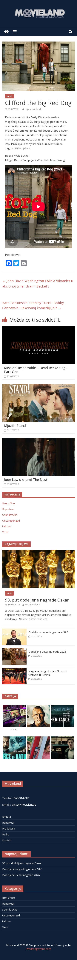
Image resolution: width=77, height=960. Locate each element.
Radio (5, 834)
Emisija (6, 816)
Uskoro (6, 526)
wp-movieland (33, 109)
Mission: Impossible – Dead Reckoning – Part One (36, 370)
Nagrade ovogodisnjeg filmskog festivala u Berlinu (47, 673)
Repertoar (8, 509)
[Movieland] (6, 32)
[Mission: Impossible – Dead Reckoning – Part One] (38, 328)
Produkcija (8, 828)
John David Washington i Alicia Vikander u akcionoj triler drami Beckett (37, 283)
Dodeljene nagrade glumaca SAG (48, 632)
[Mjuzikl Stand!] (38, 386)
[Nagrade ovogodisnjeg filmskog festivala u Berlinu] (14, 669)
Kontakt (7, 840)
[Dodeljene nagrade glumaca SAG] (14, 630)
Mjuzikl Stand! (15, 425)
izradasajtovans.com (38, 949)
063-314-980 (21, 798)
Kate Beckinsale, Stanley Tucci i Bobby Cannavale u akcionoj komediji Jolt (33, 305)
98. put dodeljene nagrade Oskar (37, 600)
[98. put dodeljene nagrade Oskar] (38, 552)
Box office (8, 503)
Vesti (9, 96)
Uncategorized (11, 520)
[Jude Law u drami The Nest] (38, 440)
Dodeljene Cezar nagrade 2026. (47, 651)
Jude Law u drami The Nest (25, 479)
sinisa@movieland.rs (24, 804)
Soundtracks (9, 515)
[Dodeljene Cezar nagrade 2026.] (14, 650)
